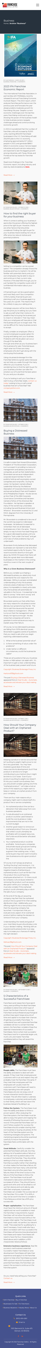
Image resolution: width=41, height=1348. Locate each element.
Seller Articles (15, 209)
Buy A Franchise (21, 1300)
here (27, 167)
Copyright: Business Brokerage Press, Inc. (20, 669)
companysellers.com (12, 388)
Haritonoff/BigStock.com (13, 673)
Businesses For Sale (10, 1304)
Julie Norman (9, 80)
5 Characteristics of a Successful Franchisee (17, 997)
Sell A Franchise (9, 1300)
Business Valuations (10, 1308)
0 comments (21, 81)
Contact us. (8, 1278)
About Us (33, 1308)
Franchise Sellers (11, 207)
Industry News (24, 1308)
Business (6, 81)
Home (6, 23)
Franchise (13, 81)
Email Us (22, 1322)
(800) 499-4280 (21, 1318)
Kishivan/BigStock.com (12, 942)
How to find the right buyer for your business (20, 215)
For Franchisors (24, 1304)
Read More (8, 175)
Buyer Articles (14, 426)
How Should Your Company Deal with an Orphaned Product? (20, 727)
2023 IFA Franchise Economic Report (15, 88)
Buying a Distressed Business (22, 678)
